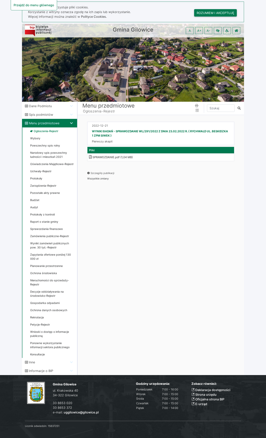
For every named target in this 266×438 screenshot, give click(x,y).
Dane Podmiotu (40, 106)
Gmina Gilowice (133, 29)
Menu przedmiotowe (44, 123)
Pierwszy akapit (102, 141)
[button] (218, 30)
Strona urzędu (206, 394)
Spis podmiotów (41, 115)
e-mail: (76, 412)
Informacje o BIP (41, 371)
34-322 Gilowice (65, 395)
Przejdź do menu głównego (34, 5)
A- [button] (208, 31)
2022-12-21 (100, 125)
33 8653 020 (62, 403)
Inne (32, 362)
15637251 (53, 425)
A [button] (190, 31)
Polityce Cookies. (94, 17)
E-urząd (201, 404)
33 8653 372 (62, 408)
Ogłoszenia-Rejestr (99, 111)
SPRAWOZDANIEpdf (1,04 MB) (112, 157)
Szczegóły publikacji (102, 173)
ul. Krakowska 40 (65, 390)
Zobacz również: (204, 384)
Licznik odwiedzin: (36, 425)
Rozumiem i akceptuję (215, 13)
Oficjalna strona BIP (209, 399)
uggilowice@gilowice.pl (81, 412)
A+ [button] (199, 31)
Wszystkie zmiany (98, 178)
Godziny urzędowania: (153, 384)
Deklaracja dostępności (212, 390)
